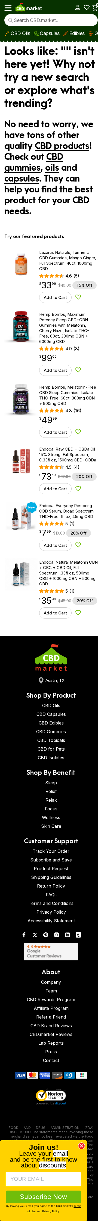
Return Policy (51, 886)
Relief (51, 791)
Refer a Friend (51, 1017)
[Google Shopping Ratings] (51, 951)
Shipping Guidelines (51, 877)
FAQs (51, 894)
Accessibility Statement (51, 920)
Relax (51, 800)
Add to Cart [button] (55, 297)
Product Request (51, 868)
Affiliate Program (51, 1008)
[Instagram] (56, 936)
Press (51, 1051)
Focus (51, 808)
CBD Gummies (51, 731)
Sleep (51, 782)
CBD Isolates (51, 757)
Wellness (51, 817)
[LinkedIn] (67, 936)
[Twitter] (35, 936)
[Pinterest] (45, 936)
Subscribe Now (43, 1197)
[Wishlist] (85, 7)
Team (51, 991)
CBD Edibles (51, 723)
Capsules (49, 33)
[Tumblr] (78, 936)
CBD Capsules (51, 714)
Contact (51, 1060)
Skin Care (51, 826)
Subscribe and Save (51, 860)
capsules (21, 178)
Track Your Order (51, 851)
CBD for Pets (51, 749)
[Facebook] (24, 936)
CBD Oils (20, 33)
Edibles (77, 33)
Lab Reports (51, 1043)
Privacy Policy (51, 912)
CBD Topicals (51, 740)
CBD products (62, 146)
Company (51, 982)
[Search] (10, 20)
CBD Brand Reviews (51, 1025)
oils (52, 168)
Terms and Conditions (51, 903)
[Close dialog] (81, 1145)
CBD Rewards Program (51, 999)
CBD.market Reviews (51, 1034)
